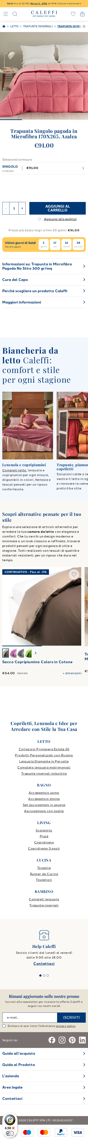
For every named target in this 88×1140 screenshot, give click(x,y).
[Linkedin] (82, 1040)
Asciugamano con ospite (44, 811)
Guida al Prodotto (18, 1065)
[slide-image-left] (8, 606)
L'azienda (10, 1076)
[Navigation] (5, 14)
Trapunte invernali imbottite (44, 774)
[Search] (15, 14)
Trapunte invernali (44, 905)
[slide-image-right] (75, 606)
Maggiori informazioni (21, 302)
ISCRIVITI (71, 1017)
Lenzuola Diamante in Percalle (44, 761)
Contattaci (44, 964)
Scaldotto (44, 830)
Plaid (44, 836)
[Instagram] (62, 1040)
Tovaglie (44, 868)
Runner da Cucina (44, 874)
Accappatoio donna (44, 799)
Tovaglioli (44, 880)
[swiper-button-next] (84, 26)
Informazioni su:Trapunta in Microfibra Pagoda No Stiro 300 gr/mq (37, 266)
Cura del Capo (15, 280)
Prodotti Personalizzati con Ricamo (44, 755)
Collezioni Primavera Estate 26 (44, 749)
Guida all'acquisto (18, 1053)
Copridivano (44, 842)
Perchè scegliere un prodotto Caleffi (34, 291)
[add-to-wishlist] (74, 574)
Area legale (12, 1087)
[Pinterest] (72, 1040)
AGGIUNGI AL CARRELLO (57, 208)
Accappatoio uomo (44, 793)
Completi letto (14, 470)
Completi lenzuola (44, 899)
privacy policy (66, 1026)
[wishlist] (73, 14)
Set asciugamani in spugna (44, 805)
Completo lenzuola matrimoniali (43, 767)
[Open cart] (82, 14)
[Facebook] (52, 1040)
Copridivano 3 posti (44, 848)
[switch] (10, 1133)
